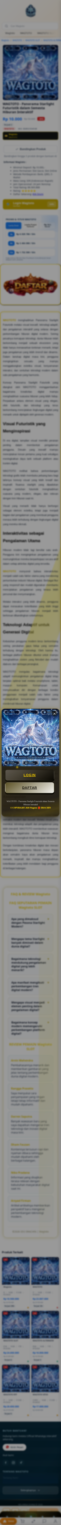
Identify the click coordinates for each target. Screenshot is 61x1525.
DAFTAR (29, 788)
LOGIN (30, 775)
